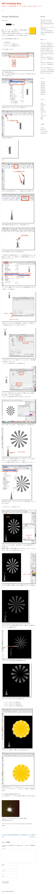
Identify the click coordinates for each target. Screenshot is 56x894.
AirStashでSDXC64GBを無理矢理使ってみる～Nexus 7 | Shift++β (47, 46)
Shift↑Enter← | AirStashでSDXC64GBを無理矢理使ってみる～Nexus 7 (47, 71)
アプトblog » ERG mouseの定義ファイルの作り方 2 (47, 53)
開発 (42, 118)
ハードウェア (43, 115)
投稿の (43, 129)
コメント (4, 848)
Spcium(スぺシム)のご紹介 (46, 21)
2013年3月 (43, 87)
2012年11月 (43, 90)
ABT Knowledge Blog (11, 3)
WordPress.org (44, 133)
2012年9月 (43, 94)
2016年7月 (43, 81)
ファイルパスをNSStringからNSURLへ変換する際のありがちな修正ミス (47, 32)
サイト (3, 876)
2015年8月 (43, 83)
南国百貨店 (50, 58)
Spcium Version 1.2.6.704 (46, 20)
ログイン (42, 127)
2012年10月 (43, 92)
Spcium (42, 108)
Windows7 (43, 110)
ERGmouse (43, 104)
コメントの (44, 131)
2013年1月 (43, 88)
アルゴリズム (43, 111)
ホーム (3, 10)
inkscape (23, 823)
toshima (3, 825)
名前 (3, 864)
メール (3, 870)
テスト (42, 113)
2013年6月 (43, 85)
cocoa (42, 103)
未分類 (42, 117)
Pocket (13, 24)
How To (14, 823)
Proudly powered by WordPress (8, 891)
